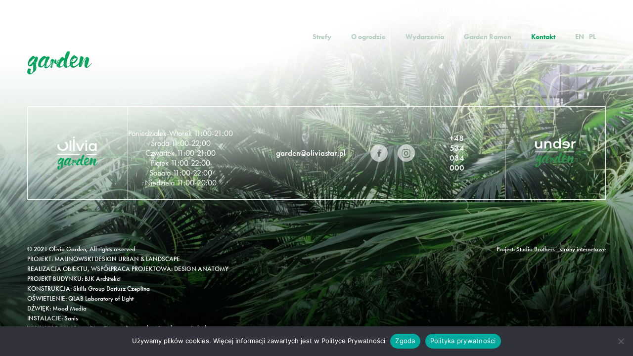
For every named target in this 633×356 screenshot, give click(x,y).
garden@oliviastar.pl (311, 153)
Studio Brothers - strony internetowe (561, 249)
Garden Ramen (487, 36)
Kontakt (543, 36)
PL (592, 36)
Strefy (322, 36)
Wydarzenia (425, 36)
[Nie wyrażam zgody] (621, 341)
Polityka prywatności (463, 341)
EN (579, 36)
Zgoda (405, 341)
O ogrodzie (368, 36)
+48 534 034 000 (457, 153)
